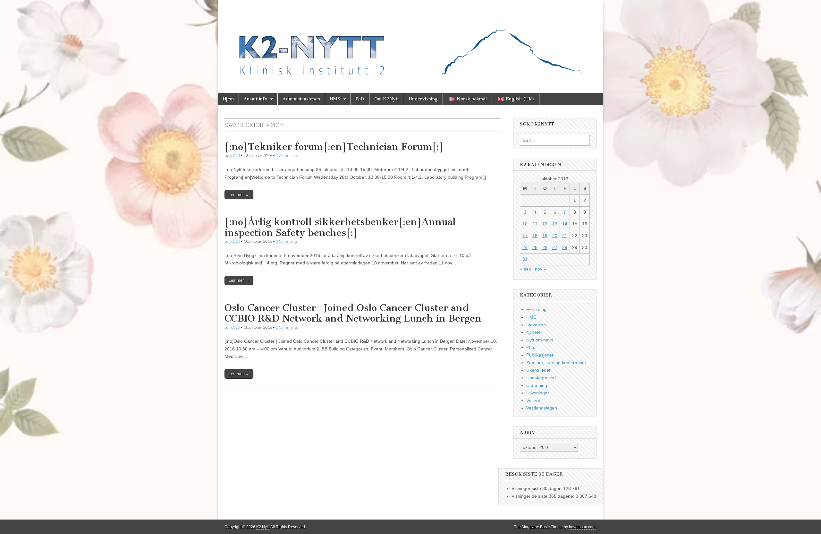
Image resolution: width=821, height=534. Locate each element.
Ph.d (531, 347)
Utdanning (536, 385)
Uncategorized (541, 377)
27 (554, 247)
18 (534, 235)
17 (525, 235)
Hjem (228, 99)
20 (554, 235)
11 (535, 223)
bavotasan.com (582, 527)
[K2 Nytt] (410, 41)
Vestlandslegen (541, 407)
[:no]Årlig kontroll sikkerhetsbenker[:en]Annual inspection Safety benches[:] (340, 227)
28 (564, 247)
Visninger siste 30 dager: (537, 488)
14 (564, 223)
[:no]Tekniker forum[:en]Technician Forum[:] (334, 146)
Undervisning (423, 99)
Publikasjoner (540, 354)
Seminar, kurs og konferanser (556, 362)
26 (544, 247)
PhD (360, 99)
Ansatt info (255, 99)
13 (554, 223)
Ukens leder (538, 370)
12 (544, 223)
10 (525, 223)
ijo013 (234, 155)
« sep (525, 268)
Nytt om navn (539, 339)
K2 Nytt (262, 527)
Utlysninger (537, 392)
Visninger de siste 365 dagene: (544, 496)
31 (525, 259)
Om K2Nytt (386, 99)
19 (544, 235)
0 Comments (287, 155)
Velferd (533, 400)
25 (534, 247)
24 (525, 247)
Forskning (536, 309)
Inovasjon (536, 324)
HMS (335, 99)
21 (564, 235)
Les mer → (239, 194)
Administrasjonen (301, 99)
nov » (540, 268)
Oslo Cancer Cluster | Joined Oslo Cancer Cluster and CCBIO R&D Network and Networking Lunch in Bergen (352, 313)
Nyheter (534, 332)
